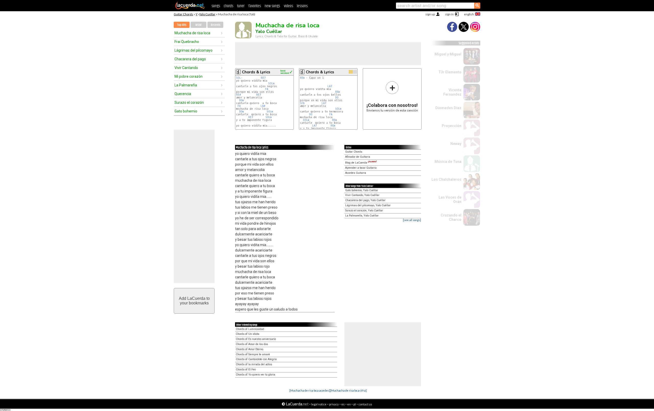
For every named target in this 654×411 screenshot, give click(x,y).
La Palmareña (185, 85)
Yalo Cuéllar (207, 14)
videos (288, 6)
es (343, 404)
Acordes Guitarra (355, 173)
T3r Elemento (449, 72)
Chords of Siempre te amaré (253, 354)
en (349, 404)
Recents (215, 24)
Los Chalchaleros (446, 179)
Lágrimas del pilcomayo (193, 50)
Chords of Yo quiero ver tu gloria (255, 374)
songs (216, 6)
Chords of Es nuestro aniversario (256, 339)
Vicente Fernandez (452, 92)
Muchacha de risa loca (192, 33)
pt (354, 404)
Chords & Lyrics (256, 72)
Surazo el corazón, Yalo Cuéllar (364, 210)
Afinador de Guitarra (357, 156)
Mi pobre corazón (188, 76)
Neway (455, 144)
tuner (240, 6)
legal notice (318, 404)
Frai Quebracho (186, 42)
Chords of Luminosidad (250, 329)
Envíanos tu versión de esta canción (392, 96)
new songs (272, 6)
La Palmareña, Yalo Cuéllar (362, 215)
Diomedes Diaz (448, 108)
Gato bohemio (185, 111)
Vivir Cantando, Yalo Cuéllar (362, 195)
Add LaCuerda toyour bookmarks (194, 300)
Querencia (182, 94)
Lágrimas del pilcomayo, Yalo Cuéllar (368, 205)
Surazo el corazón (189, 102)
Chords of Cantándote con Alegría (256, 359)
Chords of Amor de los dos (252, 344)
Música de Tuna (448, 161)
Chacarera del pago (190, 59)
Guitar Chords (183, 14)
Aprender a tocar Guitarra (361, 167)
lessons (302, 6)
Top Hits (181, 24)
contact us (365, 404)
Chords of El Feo (246, 369)
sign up (430, 14)
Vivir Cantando (186, 68)
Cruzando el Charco (451, 217)
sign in (449, 14)
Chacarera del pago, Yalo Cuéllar (365, 200)
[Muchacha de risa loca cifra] (348, 390)
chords (228, 6)
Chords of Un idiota (247, 334)
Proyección (451, 126)
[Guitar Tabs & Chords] (190, 8)
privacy (334, 404)
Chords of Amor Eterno (249, 349)
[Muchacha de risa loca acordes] (309, 390)
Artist (198, 24)
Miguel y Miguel (448, 54)
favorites (254, 6)
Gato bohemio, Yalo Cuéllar (361, 190)
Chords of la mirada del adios (254, 364)
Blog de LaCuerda (361, 162)
